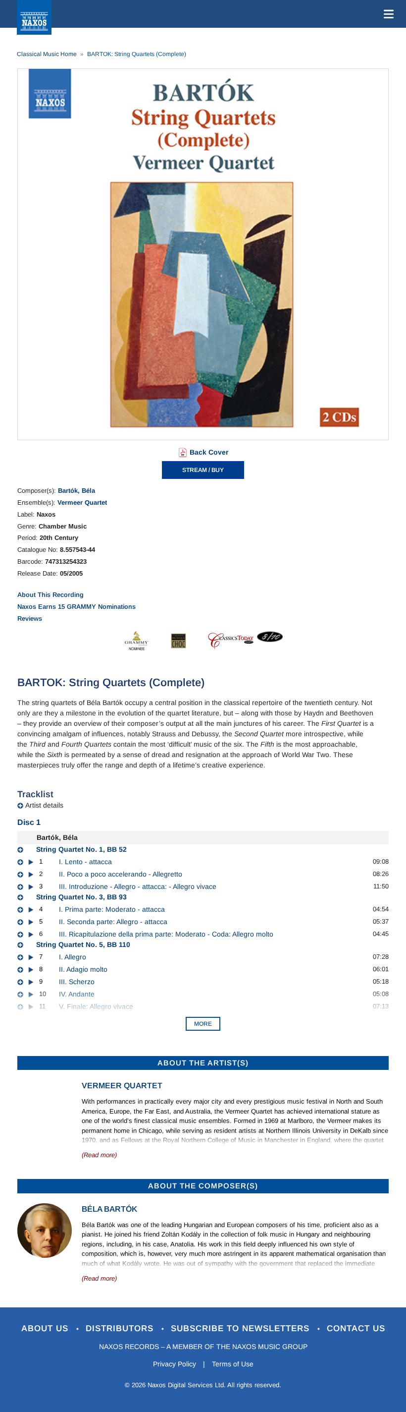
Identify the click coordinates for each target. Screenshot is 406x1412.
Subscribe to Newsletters (241, 1328)
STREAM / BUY (203, 470)
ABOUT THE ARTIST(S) (203, 1063)
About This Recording (50, 594)
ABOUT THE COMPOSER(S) (203, 1185)
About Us (46, 1328)
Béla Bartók (109, 1209)
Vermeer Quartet (82, 502)
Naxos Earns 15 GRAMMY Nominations (76, 606)
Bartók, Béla (76, 490)
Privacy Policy (174, 1364)
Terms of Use (233, 1364)
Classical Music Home (47, 54)
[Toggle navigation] (386, 13)
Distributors (121, 1328)
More (203, 1023)
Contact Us (356, 1328)
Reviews (29, 618)
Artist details (44, 805)
